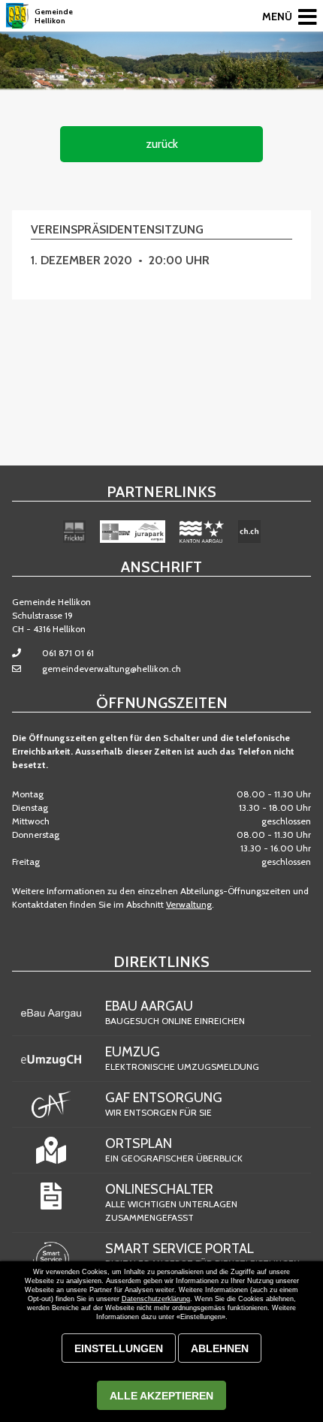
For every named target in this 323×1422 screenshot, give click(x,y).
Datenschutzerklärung (156, 1299)
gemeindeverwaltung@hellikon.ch (111, 668)
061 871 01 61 (68, 652)
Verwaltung (189, 904)
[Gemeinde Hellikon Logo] (17, 16)
